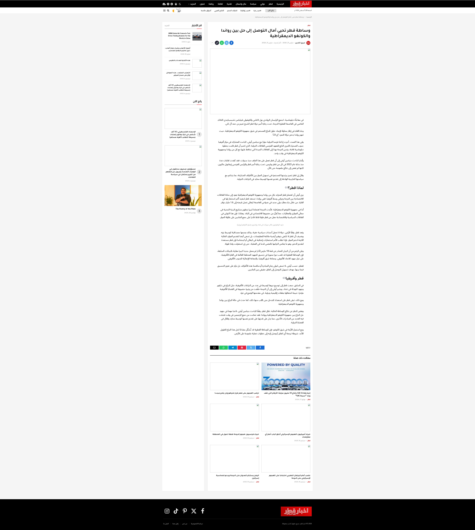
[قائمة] (164, 10)
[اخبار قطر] (301, 4)
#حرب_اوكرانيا (245, 11)
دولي (262, 4)
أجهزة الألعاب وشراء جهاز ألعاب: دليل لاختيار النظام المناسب (177, 49)
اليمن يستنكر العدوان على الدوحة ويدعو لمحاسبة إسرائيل (237, 477)
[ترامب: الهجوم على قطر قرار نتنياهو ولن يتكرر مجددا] (234, 376)
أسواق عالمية (206, 11)
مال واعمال (241, 4)
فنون (202, 4)
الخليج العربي (219, 11)
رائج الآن (271, 10)
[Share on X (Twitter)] (227, 43)
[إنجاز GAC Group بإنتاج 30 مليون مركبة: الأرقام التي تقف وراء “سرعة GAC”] (285, 376)
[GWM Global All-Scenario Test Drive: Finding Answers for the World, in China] (197, 36)
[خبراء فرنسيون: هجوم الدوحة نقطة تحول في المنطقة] (234, 417)
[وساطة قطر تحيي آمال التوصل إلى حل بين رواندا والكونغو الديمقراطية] (260, 81)
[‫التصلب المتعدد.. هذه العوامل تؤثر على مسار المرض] (197, 75)
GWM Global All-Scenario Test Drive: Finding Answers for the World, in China (179, 36)
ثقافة (220, 4)
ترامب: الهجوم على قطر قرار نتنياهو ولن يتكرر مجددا (237, 393)
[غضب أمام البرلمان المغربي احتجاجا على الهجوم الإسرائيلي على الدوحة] (285, 458)
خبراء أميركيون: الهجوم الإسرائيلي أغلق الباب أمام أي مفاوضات (287, 436)
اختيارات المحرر (232, 11)
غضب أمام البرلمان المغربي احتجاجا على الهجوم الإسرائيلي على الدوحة (289, 477)
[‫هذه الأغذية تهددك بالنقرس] (197, 63)
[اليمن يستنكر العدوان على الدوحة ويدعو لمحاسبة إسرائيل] (234, 458)
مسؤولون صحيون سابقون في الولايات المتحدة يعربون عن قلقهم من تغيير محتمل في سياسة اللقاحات (181, 173)
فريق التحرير (300, 43)
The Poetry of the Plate (186, 209)
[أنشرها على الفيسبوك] (231, 43)
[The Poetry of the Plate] (183, 195)
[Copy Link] (217, 43)
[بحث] (168, 10)
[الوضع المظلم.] (179, 4)
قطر (271, 4)
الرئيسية (280, 4)
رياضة (211, 4)
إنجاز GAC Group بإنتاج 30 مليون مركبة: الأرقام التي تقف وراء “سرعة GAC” (287, 394)
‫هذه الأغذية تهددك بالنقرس (179, 60)
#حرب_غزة (257, 11)
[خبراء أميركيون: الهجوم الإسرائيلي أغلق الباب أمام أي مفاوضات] (285, 417)
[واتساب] (222, 43)
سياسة (253, 4)
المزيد (193, 4)
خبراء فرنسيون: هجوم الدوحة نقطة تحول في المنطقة (236, 435)
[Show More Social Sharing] (212, 43)
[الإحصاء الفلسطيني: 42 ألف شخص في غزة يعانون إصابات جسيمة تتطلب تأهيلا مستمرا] (197, 88)
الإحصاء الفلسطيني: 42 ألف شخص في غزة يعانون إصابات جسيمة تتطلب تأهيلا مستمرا (178, 87)
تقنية (229, 4)
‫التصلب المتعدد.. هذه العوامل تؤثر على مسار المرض (178, 74)
